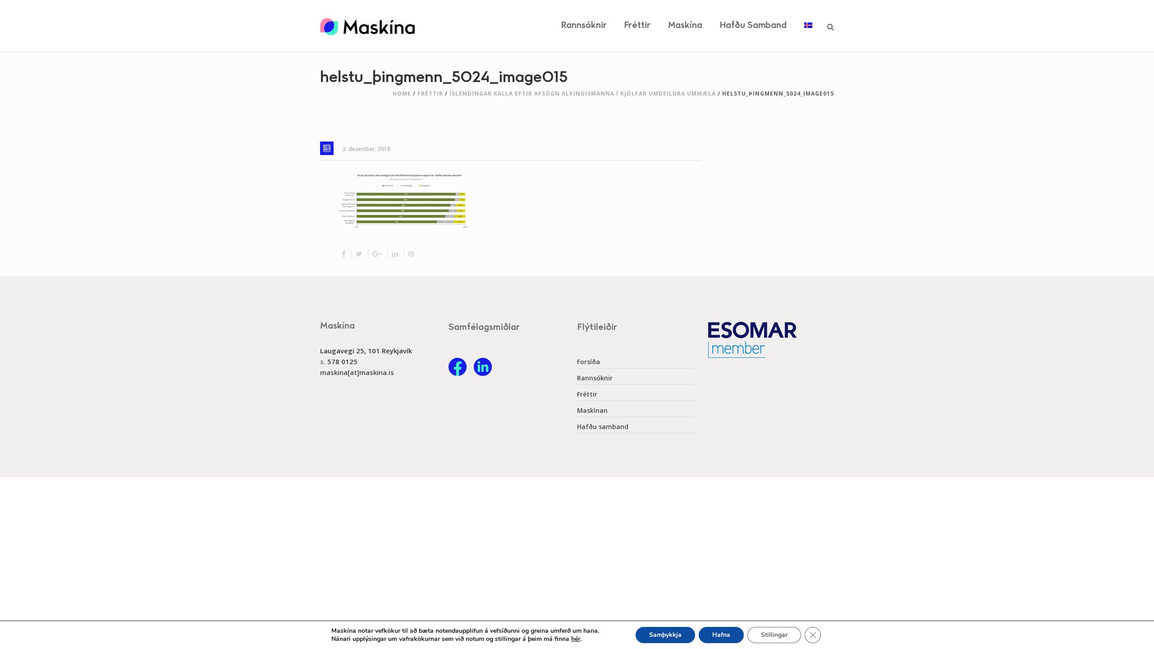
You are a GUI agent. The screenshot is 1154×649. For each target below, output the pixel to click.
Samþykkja (665, 635)
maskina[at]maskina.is (357, 372)
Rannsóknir (584, 25)
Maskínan (592, 411)
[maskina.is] (367, 26)
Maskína (685, 25)
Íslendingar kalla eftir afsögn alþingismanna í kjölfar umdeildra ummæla (582, 93)
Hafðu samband (753, 25)
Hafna (721, 635)
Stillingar (774, 635)
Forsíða (588, 362)
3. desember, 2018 (366, 149)
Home (402, 93)
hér (575, 639)
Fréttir (637, 25)
